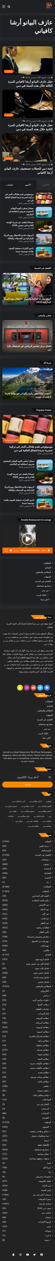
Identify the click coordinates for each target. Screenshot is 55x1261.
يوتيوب (46, 864)
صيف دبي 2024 (44, 1208)
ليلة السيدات (43, 1013)
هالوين (46, 950)
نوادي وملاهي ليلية (41, 1095)
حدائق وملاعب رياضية (39, 1131)
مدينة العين (44, 846)
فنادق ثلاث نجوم (42, 968)
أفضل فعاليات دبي (44, 806)
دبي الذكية (46, 1185)
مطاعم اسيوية (43, 1031)
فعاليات (10, 816)
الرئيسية (47, 868)
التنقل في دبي (43, 1104)
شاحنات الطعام (42, 1009)
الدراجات (45, 1108)
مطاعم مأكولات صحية (39, 1068)
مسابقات (45, 859)
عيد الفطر (44, 923)
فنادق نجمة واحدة (41, 977)
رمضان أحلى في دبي (42, 1194)
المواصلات (46, 1099)
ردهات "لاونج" (43, 1004)
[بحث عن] (8, 7)
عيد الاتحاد (44, 909)
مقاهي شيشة (43, 1090)
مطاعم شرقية (43, 1050)
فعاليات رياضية (42, 927)
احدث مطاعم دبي (27, 806)
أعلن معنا (45, 599)
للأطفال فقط (43, 1145)
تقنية (49, 1163)
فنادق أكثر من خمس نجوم (37, 963)
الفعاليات (47, 563)
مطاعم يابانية (43, 1081)
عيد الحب (45, 918)
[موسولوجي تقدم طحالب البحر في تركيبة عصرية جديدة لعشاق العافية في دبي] (44, 198)
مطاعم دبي (47, 826)
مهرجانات (45, 945)
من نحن (45, 590)
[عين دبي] (49, 6)
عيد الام (45, 914)
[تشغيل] (48, 550)
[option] (27, 289)
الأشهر (28, 184)
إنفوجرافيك (46, 850)
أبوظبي (48, 801)
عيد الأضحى (44, 905)
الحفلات (45, 891)
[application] (27, 539)
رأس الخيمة (46, 1190)
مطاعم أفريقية (42, 1018)
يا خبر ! (48, 1235)
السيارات (45, 1113)
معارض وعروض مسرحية (38, 936)
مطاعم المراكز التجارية (39, 1036)
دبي (50, 816)
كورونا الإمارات (44, 1222)
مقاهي (46, 1086)
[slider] (29, 550)
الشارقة (47, 873)
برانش (46, 995)
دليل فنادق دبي (39, 816)
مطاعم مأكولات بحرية (39, 1063)
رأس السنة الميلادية (40, 900)
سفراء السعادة (44, 1199)
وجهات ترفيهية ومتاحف (39, 1158)
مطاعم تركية (43, 1040)
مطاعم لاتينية (43, 1059)
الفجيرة (48, 877)
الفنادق (48, 568)
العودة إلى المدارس (40, 896)
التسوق (46, 1127)
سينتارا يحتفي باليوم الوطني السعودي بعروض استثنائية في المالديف (21, 211)
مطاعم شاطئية (42, 1045)
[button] (27, 539)
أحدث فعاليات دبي (18, 801)
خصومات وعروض (43, 1176)
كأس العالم (44, 932)
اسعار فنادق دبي (11, 806)
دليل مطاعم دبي (23, 816)
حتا (50, 1172)
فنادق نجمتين (43, 982)
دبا (48, 882)
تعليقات (9, 184)
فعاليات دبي (46, 821)
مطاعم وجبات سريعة (40, 1077)
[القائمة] (3, 7)
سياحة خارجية (45, 1204)
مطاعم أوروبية (42, 1027)
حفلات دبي (13, 811)
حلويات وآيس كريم (41, 1000)
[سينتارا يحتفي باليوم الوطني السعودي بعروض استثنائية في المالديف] (44, 212)
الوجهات (47, 577)
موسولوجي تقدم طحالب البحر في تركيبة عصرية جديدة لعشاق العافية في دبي (19, 197)
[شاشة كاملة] (6, 550)
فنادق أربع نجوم (42, 959)
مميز (49, 1226)
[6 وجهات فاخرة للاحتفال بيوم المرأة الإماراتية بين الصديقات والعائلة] (44, 239)
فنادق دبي (19, 821)
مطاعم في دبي (33, 826)
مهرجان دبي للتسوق (40, 941)
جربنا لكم (47, 1167)
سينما (46, 1140)
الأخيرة (46, 184)
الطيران (45, 1117)
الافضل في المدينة (43, 581)
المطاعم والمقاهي (43, 572)
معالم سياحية (43, 1154)
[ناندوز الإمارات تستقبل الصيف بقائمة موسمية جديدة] (44, 252)
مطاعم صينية (43, 1054)
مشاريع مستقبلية (44, 586)
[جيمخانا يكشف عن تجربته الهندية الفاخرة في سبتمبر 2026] (44, 226)
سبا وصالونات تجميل (40, 1136)
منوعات (48, 1231)
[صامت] (10, 550)
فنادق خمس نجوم (41, 973)
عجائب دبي (46, 1213)
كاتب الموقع (46, 77)
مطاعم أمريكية (42, 1022)
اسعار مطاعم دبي (44, 811)
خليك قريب (41, 595)
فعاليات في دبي (32, 821)
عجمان (48, 1217)
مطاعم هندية (43, 1072)
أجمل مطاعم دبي (35, 801)
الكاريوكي (44, 991)
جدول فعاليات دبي (27, 811)
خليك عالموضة (45, 1181)
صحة (47, 1240)
